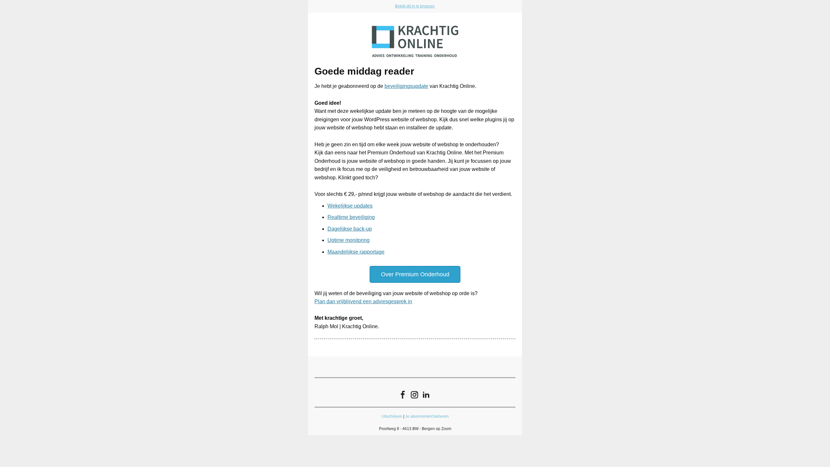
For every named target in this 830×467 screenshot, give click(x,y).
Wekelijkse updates (350, 206)
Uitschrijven (392, 416)
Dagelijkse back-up (349, 229)
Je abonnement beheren (427, 416)
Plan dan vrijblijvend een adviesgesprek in (363, 301)
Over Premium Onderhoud (415, 274)
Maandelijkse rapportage (356, 252)
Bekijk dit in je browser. (415, 6)
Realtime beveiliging (351, 217)
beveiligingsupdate (406, 86)
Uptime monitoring (348, 240)
